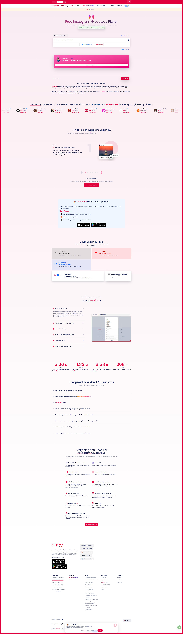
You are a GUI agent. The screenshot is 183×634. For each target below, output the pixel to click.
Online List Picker (56, 591)
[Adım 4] (93, 172)
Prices (112, 5)
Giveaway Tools (72, 580)
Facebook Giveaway (57, 582)
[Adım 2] (87, 172)
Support (119, 5)
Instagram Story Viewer (90, 577)
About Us (119, 577)
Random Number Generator (89, 590)
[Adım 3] (90, 172)
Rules (124, 78)
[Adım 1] (85, 172)
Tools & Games (100, 5)
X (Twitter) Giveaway (57, 584)
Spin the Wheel (88, 609)
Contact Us (119, 580)
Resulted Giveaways (108, 506)
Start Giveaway (93, 185)
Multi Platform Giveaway (58, 589)
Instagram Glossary (105, 584)
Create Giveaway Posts (58, 577)
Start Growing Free (90, 65)
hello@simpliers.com (58, 557)
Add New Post (125, 49)
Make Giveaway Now (91, 524)
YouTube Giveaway (57, 587)
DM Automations (88, 5)
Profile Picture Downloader (91, 580)
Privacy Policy (55, 624)
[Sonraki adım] (101, 172)
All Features (103, 577)
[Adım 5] (95, 172)
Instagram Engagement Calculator (91, 596)
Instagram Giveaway (57, 580)
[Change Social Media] (56, 40)
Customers (119, 582)
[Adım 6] (98, 172)
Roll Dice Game (88, 584)
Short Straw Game (89, 593)
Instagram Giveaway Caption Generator (90, 602)
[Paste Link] (128, 40)
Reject (82, 630)
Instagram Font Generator (91, 599)
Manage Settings (90, 630)
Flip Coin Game (88, 587)
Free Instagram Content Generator (91, 606)
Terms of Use (104, 587)
